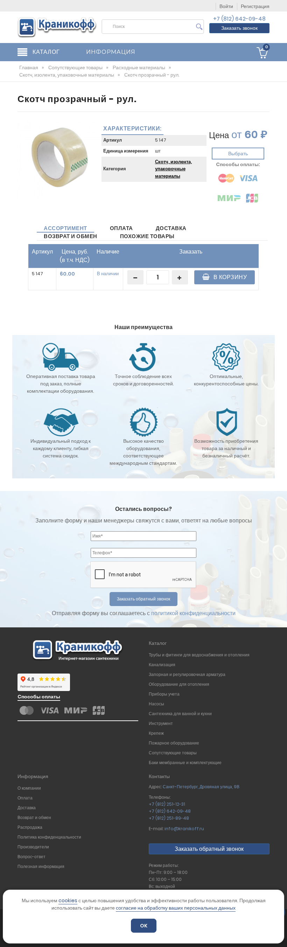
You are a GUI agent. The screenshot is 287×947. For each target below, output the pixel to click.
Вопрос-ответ (32, 857)
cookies (67, 900)
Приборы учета (164, 694)
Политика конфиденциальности (50, 837)
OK (143, 925)
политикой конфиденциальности (193, 613)
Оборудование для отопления (179, 684)
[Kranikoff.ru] (57, 27)
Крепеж (156, 733)
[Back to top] (279, 934)
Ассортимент (65, 228)
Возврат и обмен (70, 236)
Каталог (158, 643)
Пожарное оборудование (174, 743)
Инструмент (161, 723)
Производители (33, 847)
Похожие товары (147, 236)
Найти (199, 28)
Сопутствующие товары (173, 753)
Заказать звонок (239, 27)
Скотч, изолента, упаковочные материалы (173, 169)
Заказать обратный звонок (209, 849)
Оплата (121, 228)
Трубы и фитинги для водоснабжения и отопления (199, 655)
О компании (29, 788)
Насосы (156, 704)
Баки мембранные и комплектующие (185, 763)
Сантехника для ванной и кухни (180, 714)
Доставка (171, 228)
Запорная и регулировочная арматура (187, 674)
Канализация (162, 665)
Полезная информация (41, 866)
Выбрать (238, 153)
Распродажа (30, 827)
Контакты (159, 776)
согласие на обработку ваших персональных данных (176, 907)
